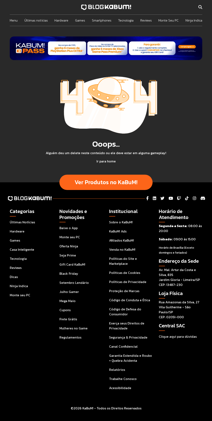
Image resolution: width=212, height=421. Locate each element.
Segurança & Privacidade (128, 337)
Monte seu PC (20, 295)
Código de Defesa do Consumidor (125, 312)
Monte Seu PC (168, 20)
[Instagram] (194, 198)
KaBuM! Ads (117, 231)
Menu (14, 20)
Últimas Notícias (22, 222)
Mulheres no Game (73, 328)
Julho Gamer (69, 291)
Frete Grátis (68, 319)
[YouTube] (171, 198)
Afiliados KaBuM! (121, 240)
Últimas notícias (36, 20)
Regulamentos (70, 337)
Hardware (61, 20)
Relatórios (117, 369)
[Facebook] (147, 198)
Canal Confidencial (123, 346)
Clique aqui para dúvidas (178, 336)
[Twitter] (162, 198)
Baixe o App (68, 227)
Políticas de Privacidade (127, 281)
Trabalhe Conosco (123, 378)
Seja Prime (67, 255)
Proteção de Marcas (124, 290)
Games (80, 20)
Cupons (65, 309)
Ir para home (106, 161)
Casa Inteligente (22, 249)
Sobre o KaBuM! (121, 222)
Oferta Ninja (68, 246)
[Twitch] (179, 198)
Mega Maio (67, 300)
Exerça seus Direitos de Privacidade (126, 326)
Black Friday (68, 273)
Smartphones (101, 20)
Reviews (146, 20)
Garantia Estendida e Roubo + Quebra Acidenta (130, 358)
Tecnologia (126, 20)
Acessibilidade (120, 387)
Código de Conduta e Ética (129, 300)
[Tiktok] (187, 198)
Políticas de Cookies (124, 272)
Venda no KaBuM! (122, 249)
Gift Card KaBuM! (72, 264)
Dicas (14, 276)
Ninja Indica (194, 20)
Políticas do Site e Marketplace (123, 261)
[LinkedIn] (154, 198)
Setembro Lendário (74, 282)
